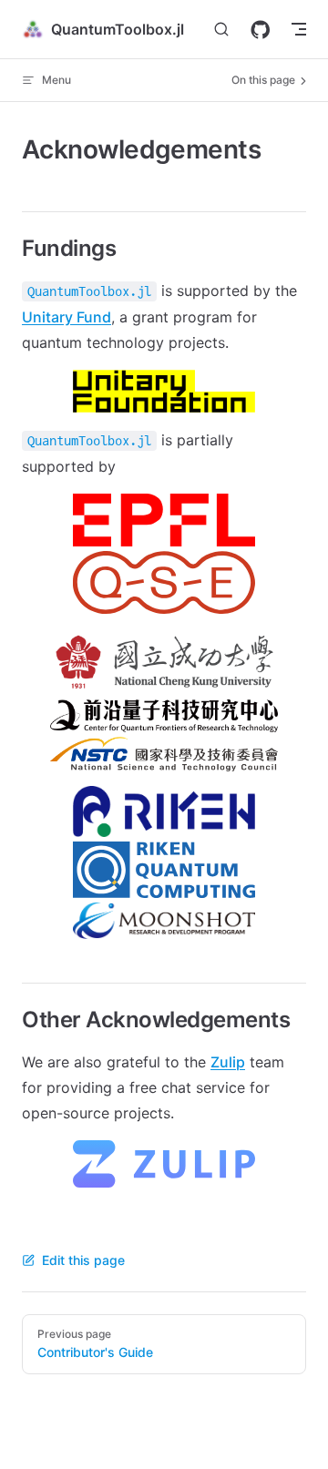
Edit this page (83, 1260)
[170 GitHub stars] (260, 29)
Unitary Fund (66, 317)
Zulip (227, 1062)
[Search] (221, 30)
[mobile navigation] (299, 29)
